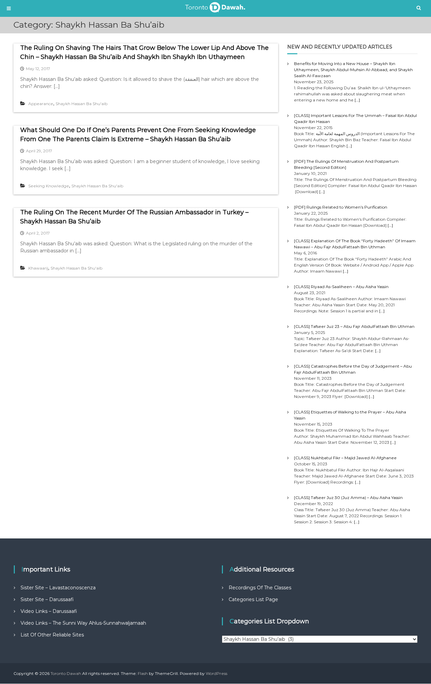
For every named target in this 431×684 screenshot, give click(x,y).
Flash (143, 673)
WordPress (216, 673)
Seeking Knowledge (48, 185)
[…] (357, 99)
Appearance (40, 103)
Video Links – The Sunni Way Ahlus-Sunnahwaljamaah (83, 623)
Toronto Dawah (66, 673)
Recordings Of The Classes (260, 588)
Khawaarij (38, 268)
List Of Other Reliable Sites (52, 635)
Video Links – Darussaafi (49, 611)
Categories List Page (253, 599)
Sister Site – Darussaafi (47, 599)
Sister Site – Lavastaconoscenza (58, 588)
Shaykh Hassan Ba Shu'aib (81, 103)
